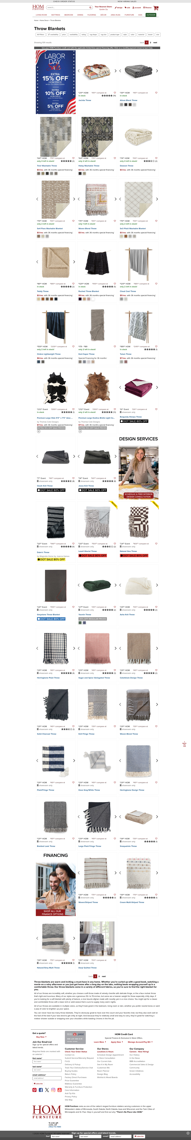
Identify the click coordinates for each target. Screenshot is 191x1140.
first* (48, 1136)
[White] (134, 104)
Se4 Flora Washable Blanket (50, 228)
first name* (37, 1058)
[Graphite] (47, 236)
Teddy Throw (43, 291)
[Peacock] (84, 361)
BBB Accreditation (137, 1061)
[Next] (115, 71)
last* (77, 1136)
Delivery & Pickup (72, 1064)
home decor (44, 20)
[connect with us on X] (47, 1090)
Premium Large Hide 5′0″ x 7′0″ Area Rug (56, 417)
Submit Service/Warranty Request (79, 1058)
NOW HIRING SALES (127, 1)
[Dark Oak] (47, 299)
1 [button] (146, 42)
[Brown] (130, 104)
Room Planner (103, 1070)
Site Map (69, 1099)
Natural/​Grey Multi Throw (48, 967)
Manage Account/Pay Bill (139, 1042)
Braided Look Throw (46, 846)
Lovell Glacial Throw (87, 551)
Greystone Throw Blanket (48, 614)
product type (114, 34)
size (157, 34)
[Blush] (88, 299)
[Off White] (125, 299)
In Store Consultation (106, 1058)
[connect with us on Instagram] (53, 1090)
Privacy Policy (71, 1096)
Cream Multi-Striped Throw (132, 902)
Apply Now (116, 1042)
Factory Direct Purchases (76, 1077)
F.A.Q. (67, 1061)
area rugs (115, 15)
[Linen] (43, 236)
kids (140, 15)
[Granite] (134, 236)
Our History (134, 1054)
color (132, 34)
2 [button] (150, 42)
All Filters (40, 34)
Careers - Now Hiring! (139, 1051)
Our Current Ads (104, 1061)
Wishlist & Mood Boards (107, 1077)
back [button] (142, 42)
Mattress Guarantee (73, 1083)
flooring (92, 15)
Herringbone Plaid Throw (48, 677)
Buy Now (40, 1036)
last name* (37, 1066)
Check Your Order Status (76, 1051)
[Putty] (130, 236)
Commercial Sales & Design (142, 1064)
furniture (129, 15)
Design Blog (102, 1074)
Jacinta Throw (84, 100)
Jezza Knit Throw (86, 485)
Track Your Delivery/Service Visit (79, 1067)
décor (103, 15)
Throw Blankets (55, 20)
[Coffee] (47, 173)
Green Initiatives (136, 1070)
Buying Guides (71, 1070)
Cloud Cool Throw (128, 291)
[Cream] (51, 173)
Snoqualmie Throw (128, 846)
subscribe (39, 1084)
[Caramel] (43, 299)
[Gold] (43, 173)
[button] (103, 7)
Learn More (99, 1042)
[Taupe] (38, 173)
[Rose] (125, 361)
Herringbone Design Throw (132, 790)
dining (80, 15)
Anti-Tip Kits (70, 1093)
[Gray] (121, 104)
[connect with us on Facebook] (41, 1090)
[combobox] (67, 7)
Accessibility (135, 1074)
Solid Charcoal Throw (46, 733)
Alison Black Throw (128, 100)
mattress (55, 15)
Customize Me (103, 1067)
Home (36, 20)
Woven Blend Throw (87, 228)
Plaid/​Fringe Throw (45, 790)
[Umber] (51, 299)
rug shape (93, 34)
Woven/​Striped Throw (88, 902)
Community (134, 1067)
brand (150, 34)
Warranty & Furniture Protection (78, 1087)
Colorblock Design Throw (131, 677)
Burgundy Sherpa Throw (131, 416)
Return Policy (70, 1074)
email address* (39, 1074)
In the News (135, 1058)
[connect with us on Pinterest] (34, 1090)
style (125, 34)
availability (74, 34)
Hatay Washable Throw (88, 165)
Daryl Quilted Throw (87, 967)
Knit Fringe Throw (86, 733)
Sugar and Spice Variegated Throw (94, 677)
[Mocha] (38, 236)
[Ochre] (93, 361)
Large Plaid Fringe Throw (89, 846)
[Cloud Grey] (121, 299)
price (64, 34)
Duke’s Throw (43, 552)
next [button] (155, 42)
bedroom (68, 15)
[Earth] (125, 236)
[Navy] (84, 622)
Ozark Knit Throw (45, 485)
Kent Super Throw (86, 354)
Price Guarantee (72, 1080)
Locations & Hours (105, 1051)
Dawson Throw (126, 165)
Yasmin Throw (84, 614)
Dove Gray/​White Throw (89, 790)
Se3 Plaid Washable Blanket (133, 228)
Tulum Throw (125, 354)
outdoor (151, 15)
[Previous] (79, 71)
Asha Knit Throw (127, 614)
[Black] (125, 104)
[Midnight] (38, 361)
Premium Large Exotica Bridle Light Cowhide (98, 417)
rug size (103, 34)
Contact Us (69, 1054)
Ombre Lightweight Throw (49, 354)
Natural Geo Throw (128, 551)
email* (106, 1136)
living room (41, 15)
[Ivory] (84, 173)
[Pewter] (56, 173)
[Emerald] (80, 622)
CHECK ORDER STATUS (64, 1)
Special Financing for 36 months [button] (92, 358)
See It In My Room (105, 1064)
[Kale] (80, 361)
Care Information (72, 1090)
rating (84, 34)
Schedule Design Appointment (110, 1054)
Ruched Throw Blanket (88, 291)
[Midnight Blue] (56, 299)
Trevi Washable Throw (47, 165)
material (141, 34)
